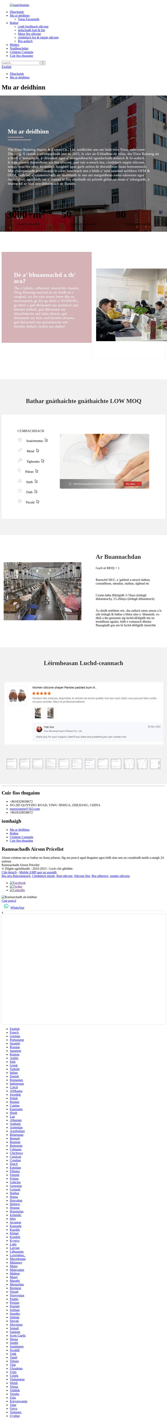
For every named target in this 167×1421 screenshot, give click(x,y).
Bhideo (14, 44)
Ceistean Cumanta (21, 52)
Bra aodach (25, 41)
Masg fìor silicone (29, 33)
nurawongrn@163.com (25, 808)
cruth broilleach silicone (33, 26)
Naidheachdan (19, 48)
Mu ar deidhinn (20, 15)
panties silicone (120, 876)
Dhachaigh (17, 12)
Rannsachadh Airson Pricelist (20, 865)
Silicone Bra (82, 876)
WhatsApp (17, 907)
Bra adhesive (100, 876)
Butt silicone (64, 876)
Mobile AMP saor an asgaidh (38, 872)
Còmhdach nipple (43, 876)
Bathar (14, 23)
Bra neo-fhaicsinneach (16, 876)
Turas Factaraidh (28, 19)
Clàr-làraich (9, 872)
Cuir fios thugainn (21, 55)
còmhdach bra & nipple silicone (38, 37)
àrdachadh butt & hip (31, 30)
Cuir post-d (9, 900)
